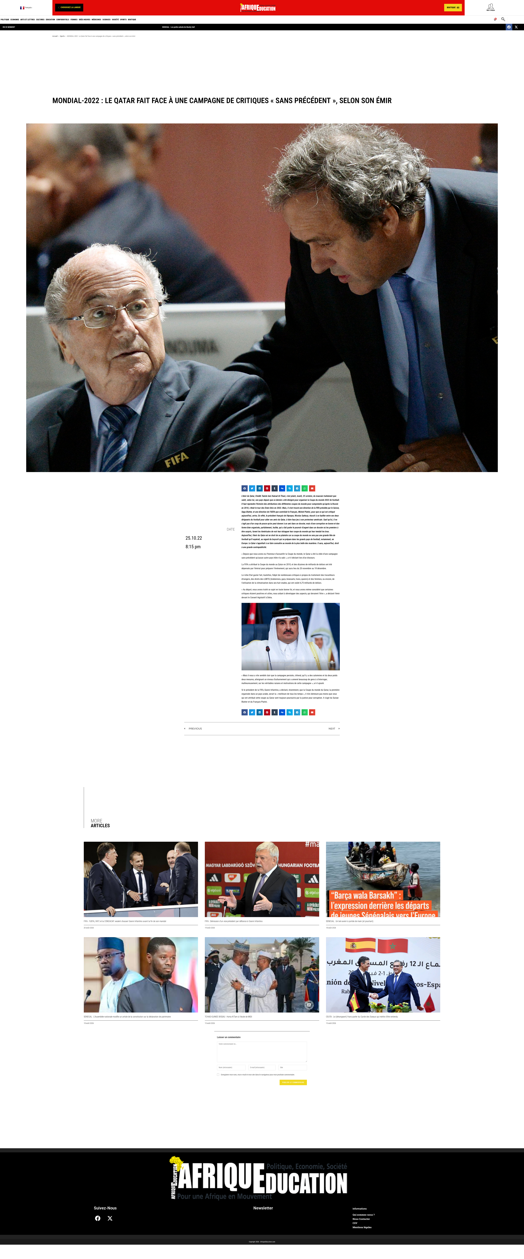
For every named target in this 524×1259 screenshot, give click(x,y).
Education (50, 19)
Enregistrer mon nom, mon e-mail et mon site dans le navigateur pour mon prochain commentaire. (258, 1075)
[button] (69, 7)
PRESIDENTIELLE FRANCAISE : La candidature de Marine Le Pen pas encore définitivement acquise (200, 27)
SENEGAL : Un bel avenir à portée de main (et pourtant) (349, 921)
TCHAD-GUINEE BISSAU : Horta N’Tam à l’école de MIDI (228, 1016)
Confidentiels (62, 19)
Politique (5, 19)
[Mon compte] (490, 6)
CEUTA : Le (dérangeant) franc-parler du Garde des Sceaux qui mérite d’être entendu (362, 1016)
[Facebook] (509, 27)
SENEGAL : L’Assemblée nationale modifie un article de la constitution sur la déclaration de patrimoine (127, 1016)
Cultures (40, 19)
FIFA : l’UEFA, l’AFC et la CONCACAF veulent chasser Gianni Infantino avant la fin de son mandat (125, 921)
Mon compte (491, 10)
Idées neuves (84, 19)
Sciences (106, 19)
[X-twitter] (516, 27)
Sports (123, 19)
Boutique (132, 19)
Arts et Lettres (27, 19)
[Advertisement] (262, 61)
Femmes (74, 19)
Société (115, 19)
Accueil (55, 36)
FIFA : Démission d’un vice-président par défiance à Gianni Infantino (234, 921)
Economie (15, 19)
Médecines (96, 19)
